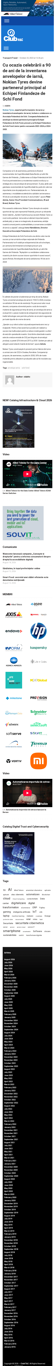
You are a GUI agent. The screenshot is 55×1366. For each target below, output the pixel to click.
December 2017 (11, 1277)
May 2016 (8, 1335)
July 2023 (8, 1072)
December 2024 (11, 1020)
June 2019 (8, 1222)
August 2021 (9, 1142)
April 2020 (8, 1191)
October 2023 (10, 1063)
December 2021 (11, 1130)
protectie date (8, 919)
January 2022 (9, 1127)
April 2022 (8, 1118)
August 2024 (9, 1033)
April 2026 (8, 972)
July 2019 (8, 1219)
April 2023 (8, 1081)
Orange (48, 916)
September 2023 (11, 1066)
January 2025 (9, 1017)
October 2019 (10, 1210)
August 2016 (9, 1325)
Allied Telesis (19, 890)
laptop (6, 915)
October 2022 (10, 1100)
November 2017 (11, 1280)
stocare (47, 931)
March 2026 (9, 975)
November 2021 (11, 1133)
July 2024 (8, 1036)
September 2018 (11, 1249)
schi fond (25, 368)
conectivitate (32, 899)
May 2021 (8, 1152)
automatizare (33, 894)
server (5, 927)
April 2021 (8, 1155)
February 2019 (10, 1234)
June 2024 (8, 1039)
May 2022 (8, 1115)
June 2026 (8, 965)
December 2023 (11, 1057)
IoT (35, 911)
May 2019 (8, 1225)
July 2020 (8, 1182)
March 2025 (9, 1011)
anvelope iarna (14, 368)
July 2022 (8, 1109)
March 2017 (9, 1304)
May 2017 (8, 1298)
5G (4, 890)
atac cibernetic (17, 894)
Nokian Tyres (8, 110)
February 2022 (10, 1124)
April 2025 (8, 1008)
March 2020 (9, 1194)
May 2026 (8, 969)
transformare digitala (34, 935)
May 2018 (8, 1261)
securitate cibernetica (29, 923)
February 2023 (10, 1087)
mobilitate (39, 916)
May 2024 (8, 1042)
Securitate (8, 923)
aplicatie (48, 890)
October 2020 (10, 1173)
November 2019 (11, 1206)
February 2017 (10, 1307)
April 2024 (8, 1045)
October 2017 (10, 1283)
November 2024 (11, 1023)
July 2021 (8, 1145)
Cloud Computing (18, 899)
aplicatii (6, 895)
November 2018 (11, 1243)
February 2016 (10, 1344)
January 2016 (9, 1347)
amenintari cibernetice (34, 890)
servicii (12, 927)
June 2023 (8, 1075)
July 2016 (8, 1329)
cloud (6, 898)
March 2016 (9, 1341)
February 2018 (10, 1271)
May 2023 (8, 1078)
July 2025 (8, 999)
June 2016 (8, 1332)
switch (21, 935)
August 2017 (9, 1289)
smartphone (11, 931)
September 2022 (11, 1103)
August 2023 (9, 1069)
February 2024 (10, 1051)
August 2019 (9, 1216)
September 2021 (11, 1139)
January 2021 (9, 1164)
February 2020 (10, 1197)
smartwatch (27, 931)
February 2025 (10, 1014)
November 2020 (11, 1170)
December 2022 (11, 1094)
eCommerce (25, 908)
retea (35, 919)
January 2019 (9, 1237)
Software (37, 931)
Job (40, 912)
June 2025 (8, 1002)
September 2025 (11, 993)
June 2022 (8, 1112)
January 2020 (9, 1200)
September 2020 (11, 1176)
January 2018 (9, 1274)
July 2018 (8, 1255)
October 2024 (10, 1026)
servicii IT (31, 927)
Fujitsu (42, 908)
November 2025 (11, 987)
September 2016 (11, 1323)
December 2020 (11, 1167)
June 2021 (8, 1149)
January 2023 (9, 1091)
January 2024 (9, 1054)
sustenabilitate (9, 935)
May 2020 (8, 1188)
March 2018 (9, 1268)
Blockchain (46, 895)
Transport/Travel (10, 58)
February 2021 (10, 1161)
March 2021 (9, 1158)
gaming (7, 911)
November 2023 (11, 1060)
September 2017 (11, 1286)
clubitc (7, 106)
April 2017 (8, 1301)
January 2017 (9, 1310)
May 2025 (8, 1005)
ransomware (19, 919)
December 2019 (11, 1204)
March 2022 (9, 1121)
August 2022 (9, 1106)
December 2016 (11, 1313)
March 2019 (9, 1231)
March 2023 (9, 1084)
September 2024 (11, 1030)
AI (10, 889)
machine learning (18, 916)
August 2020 (9, 1179)
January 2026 (9, 981)
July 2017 (8, 1292)
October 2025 (10, 990)
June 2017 (8, 1295)
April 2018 (8, 1264)
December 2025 (11, 984)
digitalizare (18, 903)
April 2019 (8, 1228)
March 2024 (9, 1048)
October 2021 (10, 1136)
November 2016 (11, 1316)
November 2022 (11, 1097)
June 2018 (8, 1258)
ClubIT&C (25, 1364)
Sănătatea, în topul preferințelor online (21, 568)
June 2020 (8, 1185)
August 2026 (9, 959)
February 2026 (10, 978)
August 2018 (9, 1252)
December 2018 (11, 1240)
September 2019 (11, 1213)
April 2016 (8, 1338)
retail (28, 919)
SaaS (41, 919)
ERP (34, 907)
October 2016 (10, 1319)
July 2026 (8, 962)
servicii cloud (21, 927)
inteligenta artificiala (21, 912)
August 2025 (9, 996)
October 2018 (10, 1246)
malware (30, 916)
